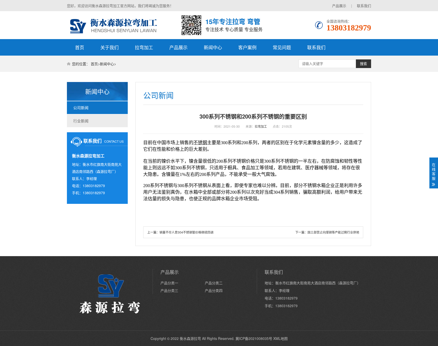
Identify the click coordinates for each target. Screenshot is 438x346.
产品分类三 (169, 290)
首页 (79, 47)
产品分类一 (169, 282)
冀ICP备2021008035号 (253, 338)
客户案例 (247, 47)
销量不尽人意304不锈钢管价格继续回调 (186, 232)
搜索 (363, 64)
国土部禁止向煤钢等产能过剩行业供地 (333, 232)
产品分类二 (214, 282)
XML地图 (280, 338)
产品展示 (339, 5)
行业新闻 (80, 120)
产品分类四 (214, 290)
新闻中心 (213, 47)
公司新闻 (80, 107)
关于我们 (109, 47)
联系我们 (364, 5)
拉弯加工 (144, 47)
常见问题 (282, 47)
